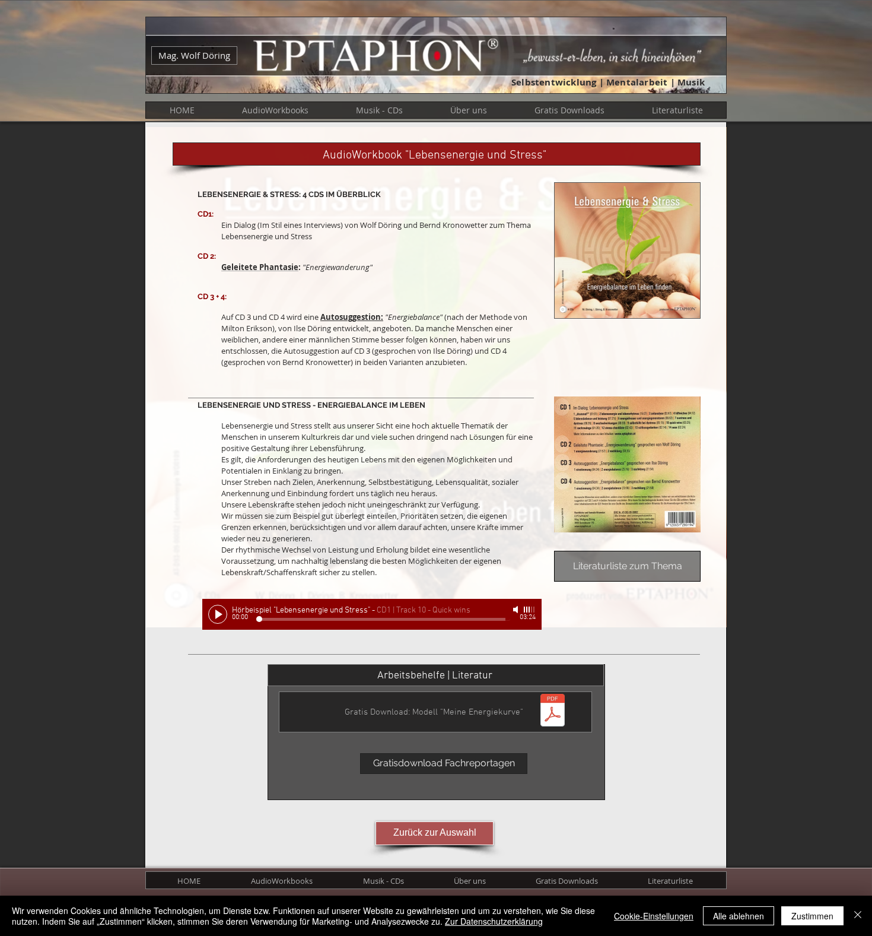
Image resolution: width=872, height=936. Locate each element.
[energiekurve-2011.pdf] (552, 711)
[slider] (530, 610)
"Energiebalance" (413, 317)
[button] (275, 110)
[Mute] (517, 609)
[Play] (218, 614)
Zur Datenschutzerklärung (494, 921)
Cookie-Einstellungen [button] (653, 916)
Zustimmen (812, 916)
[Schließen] (858, 916)
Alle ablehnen (738, 916)
